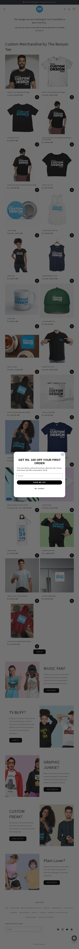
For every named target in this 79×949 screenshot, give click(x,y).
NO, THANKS (39, 488)
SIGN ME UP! (39, 482)
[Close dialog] (62, 454)
